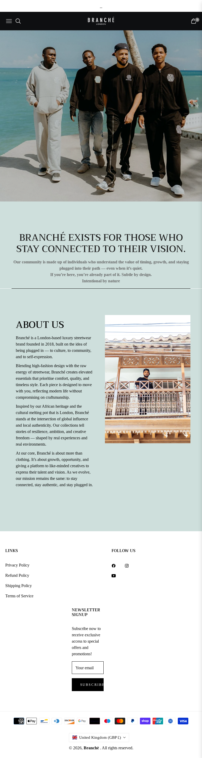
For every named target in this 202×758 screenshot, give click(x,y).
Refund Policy (17, 575)
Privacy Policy (17, 565)
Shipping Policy (18, 585)
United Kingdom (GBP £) (100, 737)
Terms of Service (19, 596)
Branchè (92, 748)
